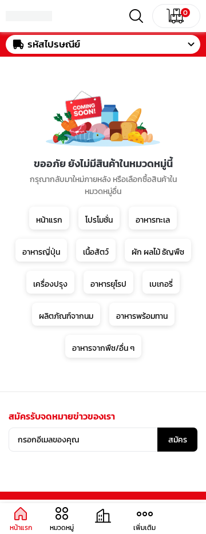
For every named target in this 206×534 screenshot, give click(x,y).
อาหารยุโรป (108, 284)
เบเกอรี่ (161, 284)
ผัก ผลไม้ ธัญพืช (158, 252)
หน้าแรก (49, 220)
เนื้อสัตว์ (96, 252)
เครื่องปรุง (50, 284)
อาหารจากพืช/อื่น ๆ (103, 348)
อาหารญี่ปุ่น (41, 252)
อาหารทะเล (153, 220)
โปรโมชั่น (99, 220)
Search (136, 16)
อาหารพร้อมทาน (142, 316)
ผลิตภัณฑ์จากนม (66, 316)
